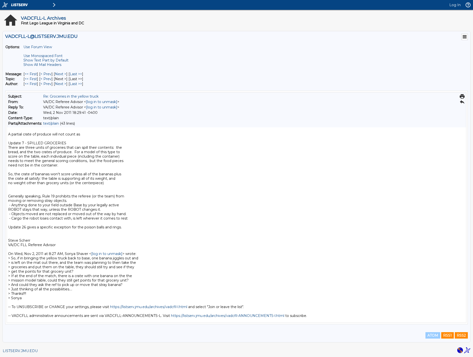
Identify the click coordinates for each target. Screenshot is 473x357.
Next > (60, 74)
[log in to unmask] (101, 102)
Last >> (76, 74)
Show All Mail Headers (42, 64)
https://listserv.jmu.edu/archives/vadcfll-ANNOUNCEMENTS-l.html (227, 315)
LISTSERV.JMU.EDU (20, 351)
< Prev (45, 74)
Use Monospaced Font (43, 56)
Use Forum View (37, 47)
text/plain (51, 123)
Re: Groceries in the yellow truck (71, 96)
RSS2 (461, 335)
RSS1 (447, 335)
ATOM (432, 335)
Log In (455, 5)
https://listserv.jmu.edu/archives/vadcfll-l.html (148, 307)
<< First (31, 74)
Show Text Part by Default (45, 60)
